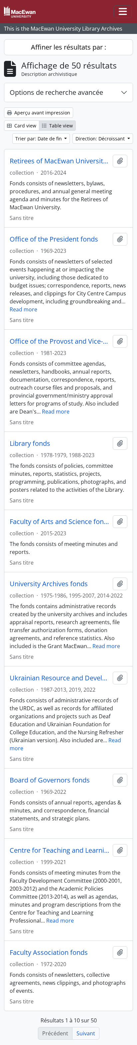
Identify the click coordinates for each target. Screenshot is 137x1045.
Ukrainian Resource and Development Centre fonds (60, 678)
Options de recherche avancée (56, 92)
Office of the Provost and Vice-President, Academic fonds (60, 341)
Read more (23, 309)
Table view (60, 125)
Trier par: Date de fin (39, 138)
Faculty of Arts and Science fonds (60, 522)
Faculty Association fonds (49, 953)
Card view (24, 125)
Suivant (85, 1033)
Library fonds (30, 443)
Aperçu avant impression (41, 112)
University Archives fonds (49, 584)
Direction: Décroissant (100, 138)
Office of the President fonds (54, 239)
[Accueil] (22, 11)
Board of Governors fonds (50, 780)
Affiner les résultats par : (68, 47)
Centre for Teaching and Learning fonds (60, 850)
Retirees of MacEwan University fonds (60, 161)
